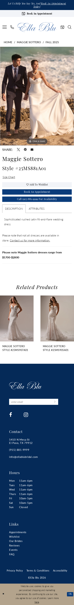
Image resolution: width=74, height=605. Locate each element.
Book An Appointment (37, 192)
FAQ (11, 554)
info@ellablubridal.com (23, 457)
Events (13, 549)
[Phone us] (12, 27)
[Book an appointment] (62, 27)
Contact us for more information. (30, 240)
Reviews (14, 545)
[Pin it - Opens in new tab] (25, 149)
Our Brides (16, 541)
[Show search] (69, 27)
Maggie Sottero (29, 42)
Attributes (37, 209)
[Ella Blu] (36, 27)
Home (8, 42)
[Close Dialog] (3, 594)
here (37, 602)
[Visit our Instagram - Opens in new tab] (26, 414)
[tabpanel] (37, 96)
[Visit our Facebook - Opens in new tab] (10, 414)
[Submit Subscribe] (55, 402)
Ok (70, 594)
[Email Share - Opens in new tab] (32, 149)
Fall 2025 (52, 42)
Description (14, 209)
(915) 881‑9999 (19, 449)
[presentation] (17, 318)
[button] (5, 27)
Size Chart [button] (9, 177)
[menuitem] (5, 27)
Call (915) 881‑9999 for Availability (37, 199)
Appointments (18, 532)
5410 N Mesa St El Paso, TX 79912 (21, 441)
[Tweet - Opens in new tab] (18, 149)
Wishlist (14, 536)
